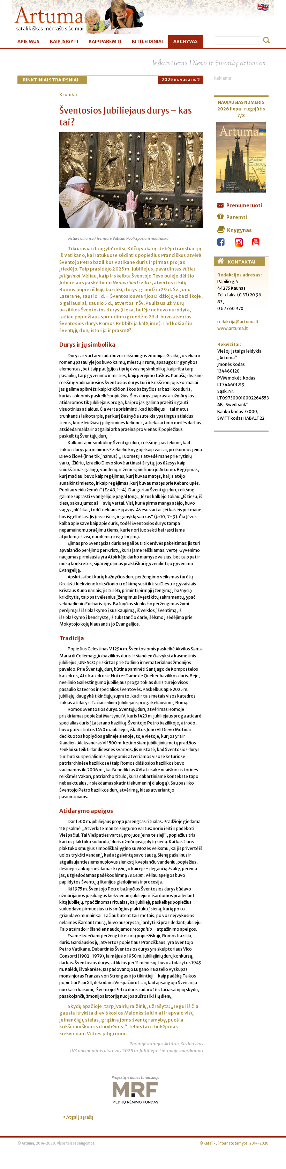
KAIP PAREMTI (105, 41)
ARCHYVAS (185, 41)
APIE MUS (28, 41)
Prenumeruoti (244, 205)
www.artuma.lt (232, 328)
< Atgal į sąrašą (78, 1117)
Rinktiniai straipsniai (50, 80)
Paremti (236, 217)
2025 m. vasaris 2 (180, 79)
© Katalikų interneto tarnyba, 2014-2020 (234, 1143)
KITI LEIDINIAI (147, 41)
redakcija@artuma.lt (238, 321)
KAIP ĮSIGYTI (64, 41)
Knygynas (239, 230)
